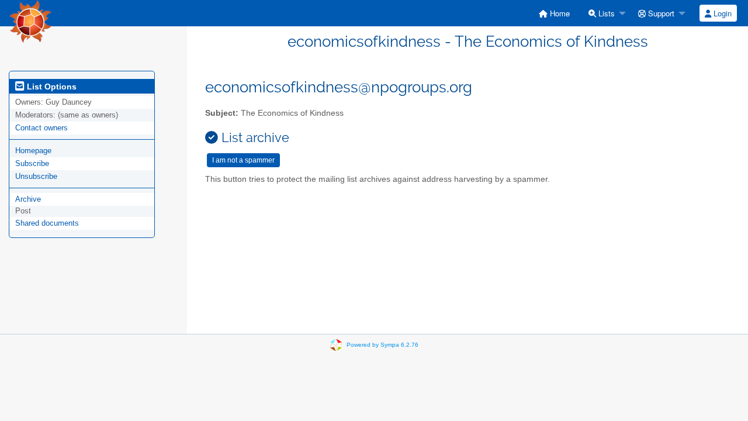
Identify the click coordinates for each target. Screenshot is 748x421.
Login (721, 13)
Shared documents (47, 223)
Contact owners (41, 127)
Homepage (33, 150)
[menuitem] (554, 13)
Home (559, 13)
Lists (605, 13)
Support (660, 13)
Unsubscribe (36, 176)
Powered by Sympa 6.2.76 (382, 344)
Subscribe (32, 163)
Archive (28, 199)
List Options (51, 86)
